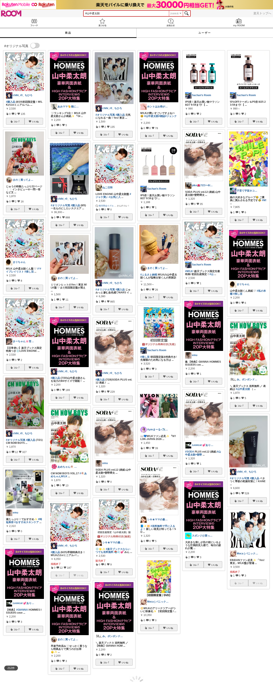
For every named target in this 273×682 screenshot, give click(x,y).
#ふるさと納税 (148, 274)
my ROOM (239, 22)
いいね (35, 121)
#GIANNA (22, 609)
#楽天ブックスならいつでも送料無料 (113, 551)
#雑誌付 (205, 638)
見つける (102, 22)
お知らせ (170, 22)
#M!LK (189, 271)
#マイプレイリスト (23, 270)
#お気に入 (115, 197)
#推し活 (29, 271)
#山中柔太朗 (151, 116)
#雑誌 (161, 116)
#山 (211, 274)
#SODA (189, 451)
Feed (34, 22)
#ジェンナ (171, 116)
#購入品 (10, 101)
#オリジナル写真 (15, 439)
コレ (16, 121)
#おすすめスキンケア (26, 522)
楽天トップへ (262, 13)
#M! (264, 200)
